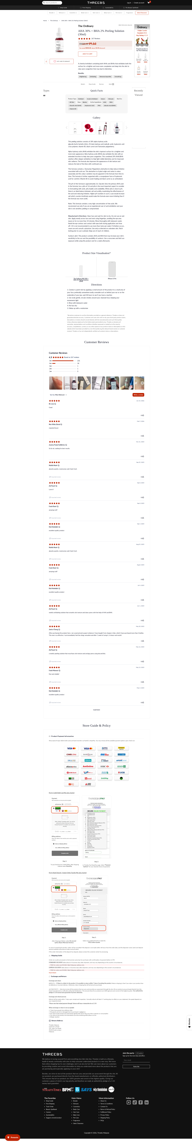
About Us (103, 1101)
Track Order (50, 1106)
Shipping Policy (105, 1118)
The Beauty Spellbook (130, 7)
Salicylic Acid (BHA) (110, 105)
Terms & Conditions (106, 1104)
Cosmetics (76, 1106)
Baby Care (76, 1115)
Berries (85, 102)
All (44, 95)
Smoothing (118, 76)
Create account (139, 3)
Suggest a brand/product (54, 1118)
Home (45, 20)
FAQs (102, 1120)
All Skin (72, 102)
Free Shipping (85, 7)
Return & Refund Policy (107, 1109)
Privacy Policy (104, 1115)
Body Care (76, 1109)
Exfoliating (93, 76)
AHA (104, 102)
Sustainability (108, 7)
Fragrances (129, 12)
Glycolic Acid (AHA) (75, 105)
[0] (148, 3)
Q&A (111, 84)
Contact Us (104, 1106)
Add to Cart (87, 54)
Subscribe (136, 1066)
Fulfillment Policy (105, 1112)
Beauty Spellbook (51, 1109)
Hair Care (76, 1112)
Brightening (83, 76)
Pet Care (76, 1118)
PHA (99, 105)
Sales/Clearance (142, 12)
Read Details (52, 972)
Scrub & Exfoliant (92, 99)
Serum (103, 99)
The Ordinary (54, 20)
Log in (129, 3)
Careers (48, 1112)
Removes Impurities (105, 76)
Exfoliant (81, 99)
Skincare (110, 99)
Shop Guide (62, 7)
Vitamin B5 (73, 109)
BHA (111, 102)
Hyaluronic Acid (89, 105)
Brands (75, 1101)
